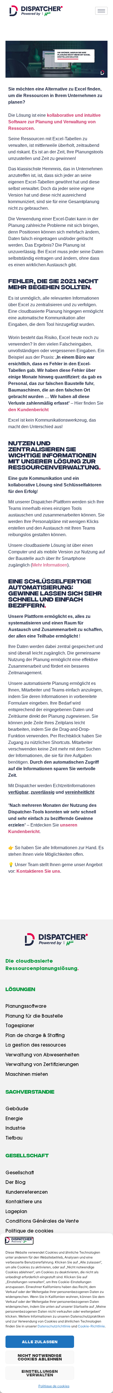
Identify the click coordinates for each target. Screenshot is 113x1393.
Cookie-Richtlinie (91, 1326)
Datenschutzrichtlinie (54, 1326)
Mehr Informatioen (49, 565)
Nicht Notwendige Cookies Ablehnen (40, 1357)
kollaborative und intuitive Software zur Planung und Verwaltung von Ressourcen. (54, 122)
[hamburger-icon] (101, 11)
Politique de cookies (53, 1386)
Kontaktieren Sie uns (38, 871)
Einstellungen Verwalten (40, 1373)
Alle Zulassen (40, 1341)
